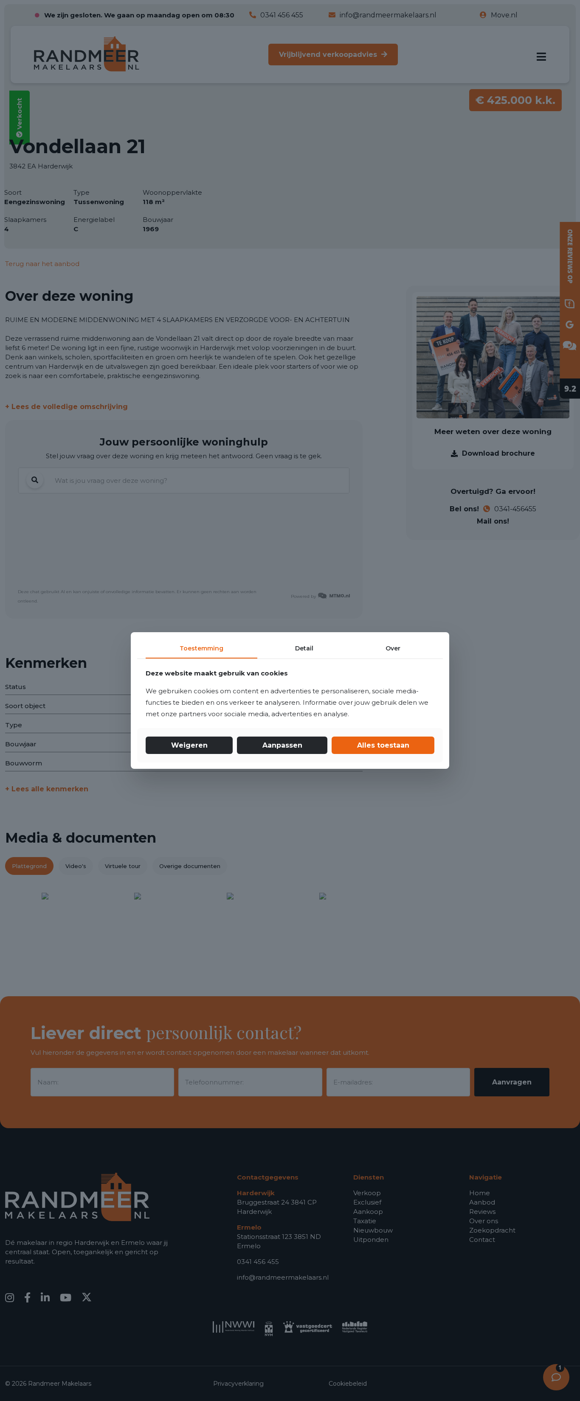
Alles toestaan (383, 745)
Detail (304, 648)
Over (393, 648)
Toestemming (201, 648)
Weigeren (189, 745)
